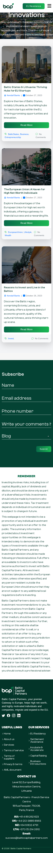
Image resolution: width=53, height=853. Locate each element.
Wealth (8, 235)
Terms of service (14, 750)
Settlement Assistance (37, 740)
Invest (11, 338)
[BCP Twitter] (3, 715)
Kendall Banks (13, 95)
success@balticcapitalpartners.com (26, 837)
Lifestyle (28, 232)
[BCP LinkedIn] (18, 715)
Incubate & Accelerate (37, 749)
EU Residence (33, 6)
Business (24, 134)
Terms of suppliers (9, 757)
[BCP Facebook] (8, 715)
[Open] (49, 6)
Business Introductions (38, 762)
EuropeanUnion (15, 232)
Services (9, 745)
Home (7, 733)
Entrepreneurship (13, 137)
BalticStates (13, 134)
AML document (12, 770)
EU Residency (38, 733)
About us (9, 739)
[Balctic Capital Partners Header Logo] (8, 6)
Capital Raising (38, 755)
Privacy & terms (13, 764)
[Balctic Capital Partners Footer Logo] (26, 690)
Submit (44, 449)
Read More (26, 125)
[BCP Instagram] (13, 715)
